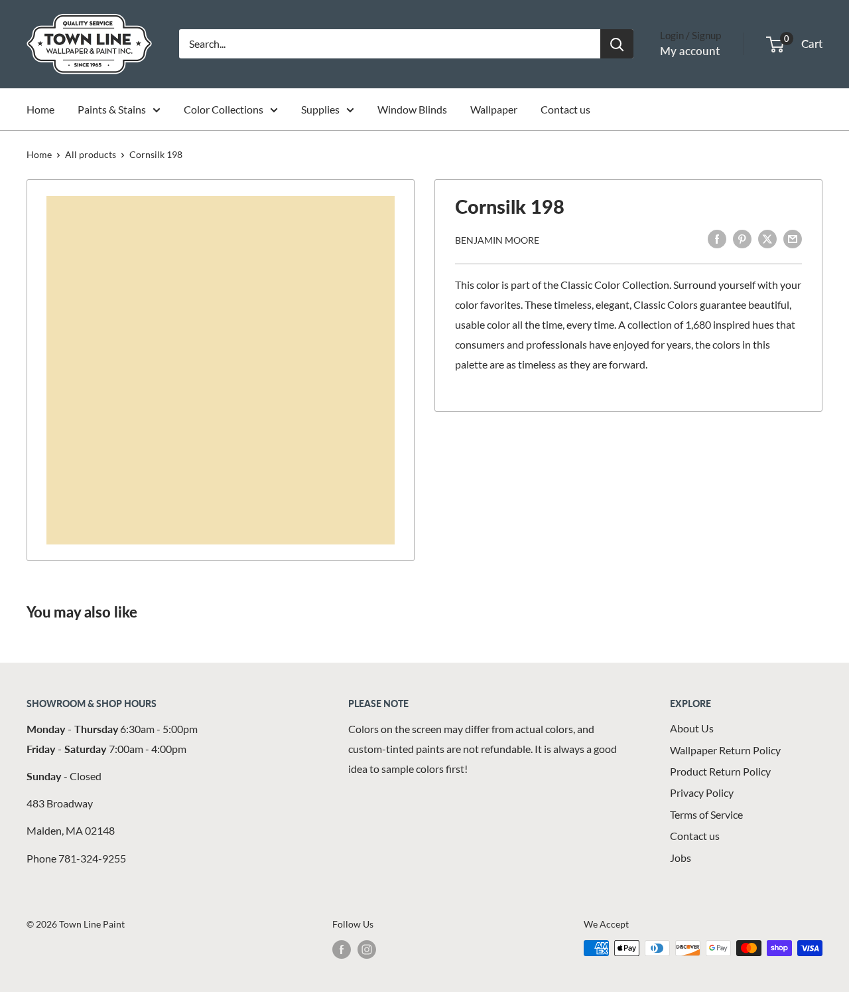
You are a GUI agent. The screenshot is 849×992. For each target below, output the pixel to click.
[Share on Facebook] (717, 238)
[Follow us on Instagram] (367, 949)
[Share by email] (792, 238)
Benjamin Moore (497, 239)
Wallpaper (493, 109)
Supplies (320, 109)
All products (90, 154)
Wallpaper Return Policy (725, 750)
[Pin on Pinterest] (742, 238)
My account (690, 51)
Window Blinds (412, 109)
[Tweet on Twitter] (767, 238)
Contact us (565, 109)
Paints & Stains (112, 109)
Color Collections (223, 109)
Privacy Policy (702, 792)
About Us (692, 728)
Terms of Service (706, 814)
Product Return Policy (720, 771)
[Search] (616, 43)
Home (40, 109)
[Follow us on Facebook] (341, 949)
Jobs (680, 857)
